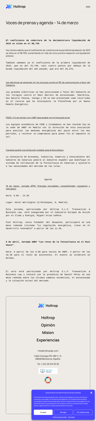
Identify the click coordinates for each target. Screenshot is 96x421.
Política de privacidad (60, 417)
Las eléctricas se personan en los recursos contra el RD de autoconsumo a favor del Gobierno (48, 84)
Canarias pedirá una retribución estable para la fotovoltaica (34, 150)
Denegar (63, 412)
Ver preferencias (83, 412)
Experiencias (48, 340)
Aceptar (43, 412)
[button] (91, 393)
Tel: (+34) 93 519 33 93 (48, 364)
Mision (48, 332)
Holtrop (48, 317)
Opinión (48, 325)
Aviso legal (71, 417)
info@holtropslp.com (48, 350)
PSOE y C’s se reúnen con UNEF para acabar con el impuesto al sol (38, 117)
